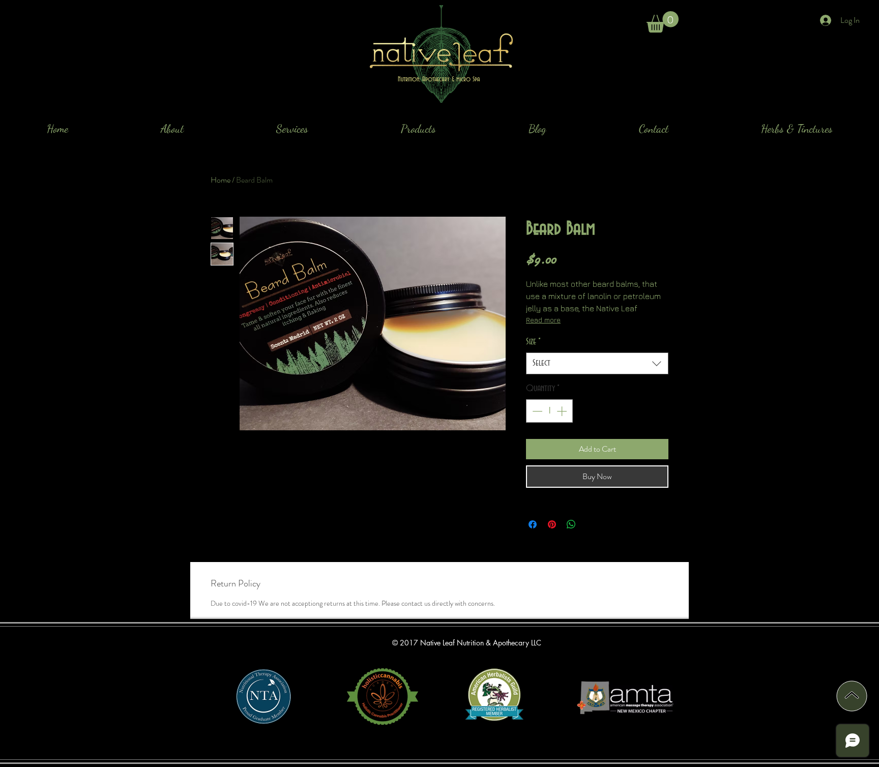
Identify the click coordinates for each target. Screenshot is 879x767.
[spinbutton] (549, 411)
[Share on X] (590, 524)
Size (533, 342)
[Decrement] (536, 411)
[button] (663, 22)
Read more (543, 319)
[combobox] (597, 363)
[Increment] (562, 411)
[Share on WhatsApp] (571, 524)
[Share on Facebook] (532, 524)
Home (220, 180)
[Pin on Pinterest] (552, 524)
